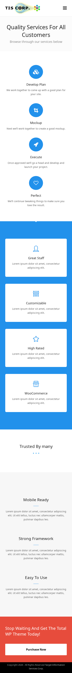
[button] (65, 8)
